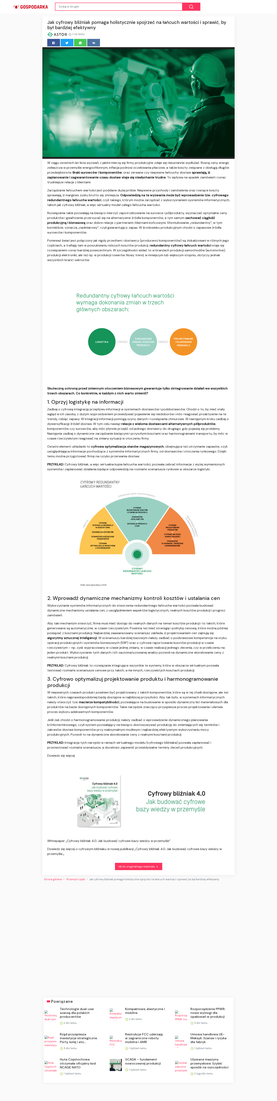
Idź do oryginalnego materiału (137, 866)
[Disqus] (138, 937)
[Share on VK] (93, 42)
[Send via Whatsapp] (80, 42)
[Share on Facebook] (53, 42)
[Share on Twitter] (67, 42)
